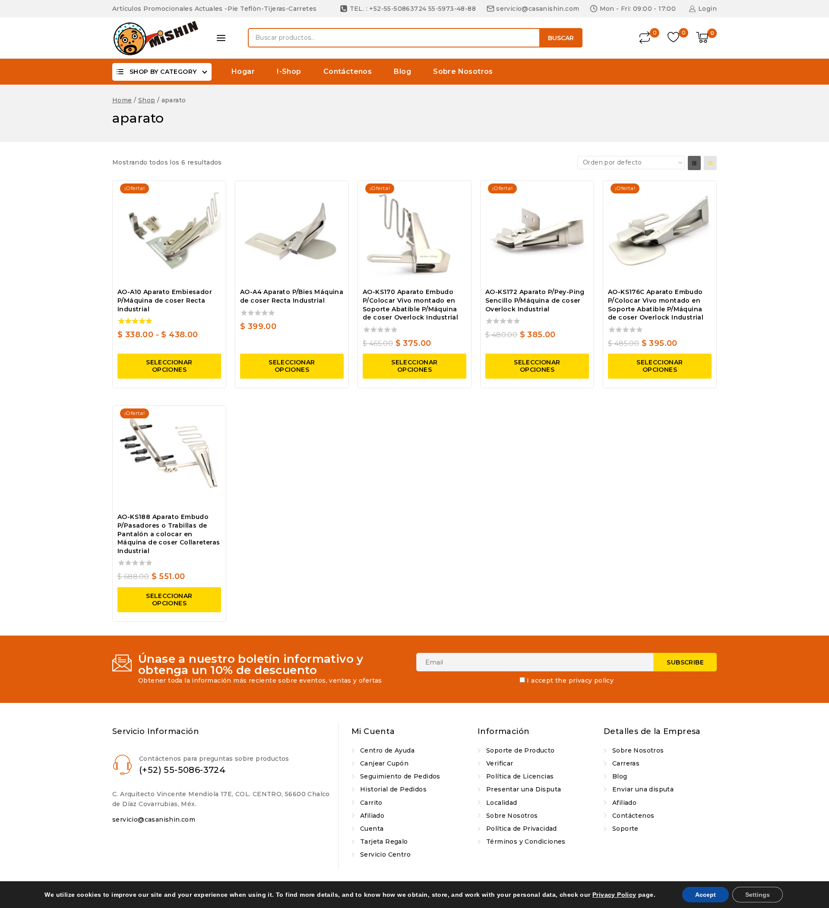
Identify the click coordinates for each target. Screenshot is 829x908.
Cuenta (371, 828)
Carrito (371, 803)
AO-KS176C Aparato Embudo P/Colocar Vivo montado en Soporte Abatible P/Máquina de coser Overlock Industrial (655, 304)
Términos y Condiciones (526, 841)
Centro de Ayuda (387, 750)
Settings (757, 894)
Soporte (625, 828)
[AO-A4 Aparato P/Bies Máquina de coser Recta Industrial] (292, 233)
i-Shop (289, 71)
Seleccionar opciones (169, 365)
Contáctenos (347, 71)
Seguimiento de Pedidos (400, 776)
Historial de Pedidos (393, 789)
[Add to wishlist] (211, 192)
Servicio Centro (385, 854)
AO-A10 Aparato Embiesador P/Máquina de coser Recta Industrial (164, 300)
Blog (402, 71)
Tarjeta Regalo (384, 841)
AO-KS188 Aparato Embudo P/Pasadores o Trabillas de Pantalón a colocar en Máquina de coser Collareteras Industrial (168, 533)
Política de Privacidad (521, 828)
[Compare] (645, 38)
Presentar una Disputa (523, 789)
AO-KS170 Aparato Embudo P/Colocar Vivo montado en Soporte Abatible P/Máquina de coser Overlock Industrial (410, 304)
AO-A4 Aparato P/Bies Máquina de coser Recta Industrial (291, 296)
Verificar (499, 763)
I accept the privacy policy (570, 680)
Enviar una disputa (643, 789)
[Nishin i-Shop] (155, 38)
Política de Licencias (520, 776)
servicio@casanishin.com (153, 819)
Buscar (561, 38)
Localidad (501, 803)
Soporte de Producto (520, 750)
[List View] (710, 163)
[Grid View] (694, 163)
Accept (705, 894)
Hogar (243, 71)
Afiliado (372, 815)
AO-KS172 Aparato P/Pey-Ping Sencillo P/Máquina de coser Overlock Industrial (535, 300)
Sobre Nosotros (463, 71)
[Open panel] (221, 38)
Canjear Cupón (384, 763)
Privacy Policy (614, 894)
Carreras (625, 763)
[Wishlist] (674, 38)
